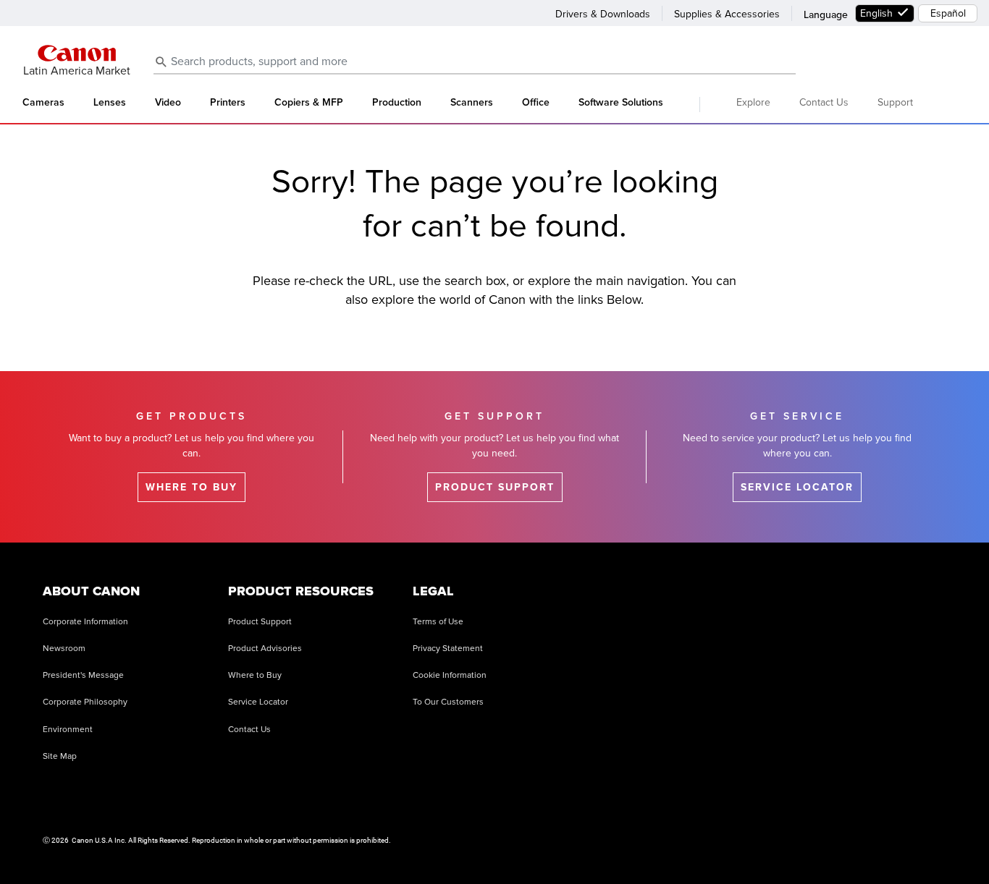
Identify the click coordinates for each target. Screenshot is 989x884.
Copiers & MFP (308, 103)
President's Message (83, 675)
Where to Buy (255, 675)
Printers (227, 103)
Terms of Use (438, 621)
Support (895, 102)
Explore (753, 102)
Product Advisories (265, 648)
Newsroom (64, 648)
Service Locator (258, 702)
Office (536, 103)
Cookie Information (450, 675)
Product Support (260, 621)
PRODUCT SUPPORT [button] (495, 487)
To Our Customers (448, 702)
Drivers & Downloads (602, 14)
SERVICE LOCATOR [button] (797, 487)
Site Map (60, 756)
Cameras (43, 103)
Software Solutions (620, 103)
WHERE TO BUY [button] (191, 487)
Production (396, 103)
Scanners (471, 103)
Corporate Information (85, 621)
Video (168, 103)
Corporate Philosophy (85, 702)
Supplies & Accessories (727, 14)
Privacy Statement (448, 648)
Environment (68, 729)
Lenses (109, 103)
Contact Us (824, 102)
